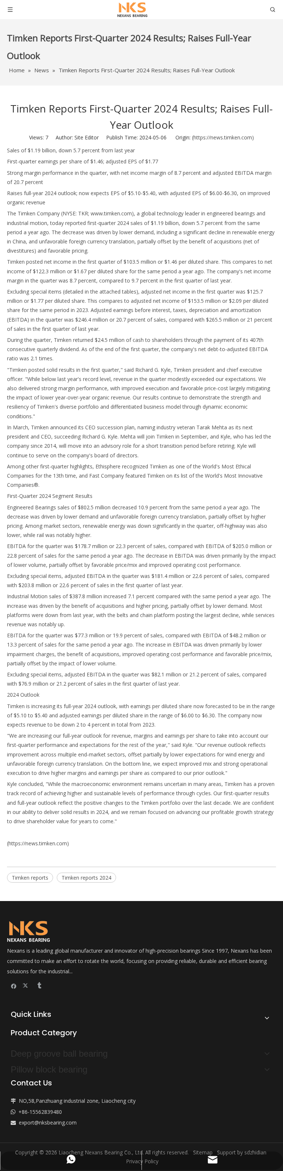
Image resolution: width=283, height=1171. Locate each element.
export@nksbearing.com (48, 1122)
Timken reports (30, 877)
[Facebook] (13, 985)
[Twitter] (26, 985)
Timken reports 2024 (86, 877)
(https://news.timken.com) (223, 137)
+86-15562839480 (40, 1111)
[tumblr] (38, 985)
